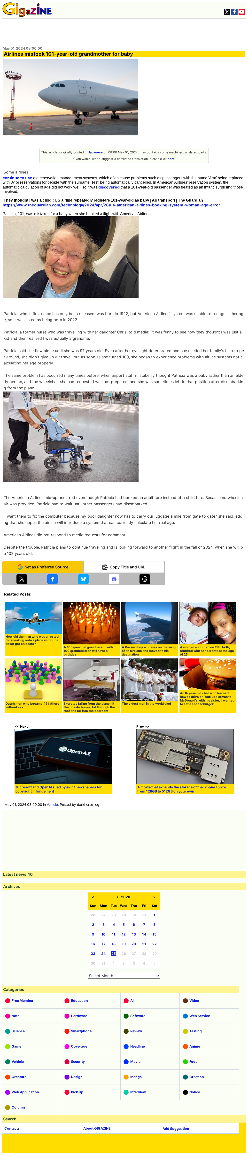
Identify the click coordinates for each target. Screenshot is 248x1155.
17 (103, 944)
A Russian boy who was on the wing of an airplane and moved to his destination (149, 650)
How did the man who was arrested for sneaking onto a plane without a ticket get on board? (32, 640)
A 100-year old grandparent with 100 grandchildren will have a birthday (88, 650)
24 (103, 953)
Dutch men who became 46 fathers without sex (32, 705)
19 (124, 944)
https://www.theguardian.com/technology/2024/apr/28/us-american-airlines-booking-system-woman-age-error (111, 205)
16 (93, 944)
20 (134, 944)
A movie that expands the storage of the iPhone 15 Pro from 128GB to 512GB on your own (181, 789)
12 (124, 934)
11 (113, 934)
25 (113, 953)
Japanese (95, 152)
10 (103, 934)
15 (154, 934)
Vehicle (52, 804)
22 (154, 944)
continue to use (17, 177)
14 (144, 934)
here (171, 159)
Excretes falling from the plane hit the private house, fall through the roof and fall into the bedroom (89, 707)
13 (134, 934)
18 (114, 944)
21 (144, 944)
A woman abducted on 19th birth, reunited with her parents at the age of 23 (207, 650)
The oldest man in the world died (146, 703)
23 (93, 953)
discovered (109, 187)
